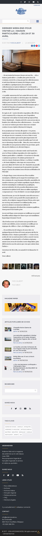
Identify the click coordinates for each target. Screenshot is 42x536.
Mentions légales (10, 500)
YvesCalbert (15, 43)
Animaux (20, 426)
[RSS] (37, 2)
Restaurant (9, 434)
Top (38, 533)
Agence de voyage (10, 426)
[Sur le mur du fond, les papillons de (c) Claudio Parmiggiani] (5, 266)
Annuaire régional (10, 493)
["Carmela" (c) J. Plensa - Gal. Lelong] (30, 266)
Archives (7, 488)
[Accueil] (21, 15)
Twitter (39, 46)
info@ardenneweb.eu (9, 517)
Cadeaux (29, 432)
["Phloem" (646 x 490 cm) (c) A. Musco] (17, 266)
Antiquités (27, 426)
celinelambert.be (8, 534)
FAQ (5, 497)
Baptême (8, 432)
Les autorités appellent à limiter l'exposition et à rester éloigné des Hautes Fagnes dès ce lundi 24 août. (24, 338)
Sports (16, 434)
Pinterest (37, 46)
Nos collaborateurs (10, 486)
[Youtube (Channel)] (33, 2)
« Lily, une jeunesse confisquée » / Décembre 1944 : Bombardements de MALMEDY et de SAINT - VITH (25, 367)
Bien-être (15, 432)
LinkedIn (34, 46)
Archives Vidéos (9, 490)
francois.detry (17, 343)
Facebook (32, 46)
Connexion (37, 5)
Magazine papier (21, 307)
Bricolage (22, 432)
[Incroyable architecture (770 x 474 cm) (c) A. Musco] (11, 266)
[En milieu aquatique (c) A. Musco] (24, 266)
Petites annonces (10, 495)
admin (15, 331)
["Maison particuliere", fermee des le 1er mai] (36, 266)
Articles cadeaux (26, 429)
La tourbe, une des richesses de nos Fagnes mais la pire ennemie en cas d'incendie (25, 348)
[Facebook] (21, 2)
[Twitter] (25, 2)
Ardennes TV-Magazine (12, 429)
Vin (21, 434)
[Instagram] (29, 2)
